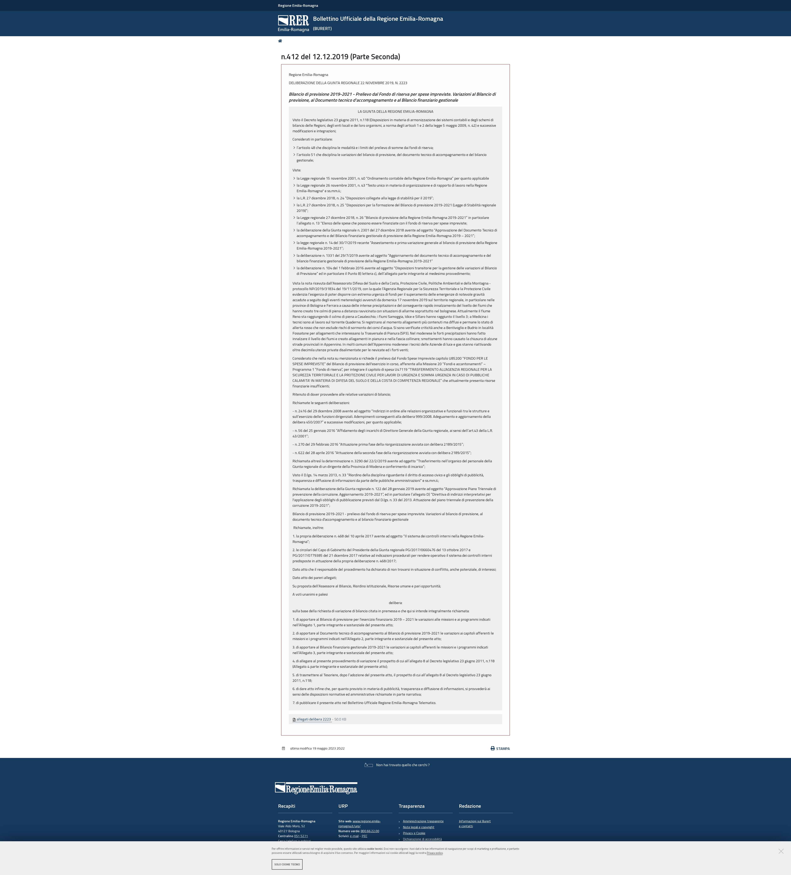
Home (281, 41)
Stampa (503, 748)
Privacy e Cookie (414, 833)
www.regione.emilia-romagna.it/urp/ (359, 824)
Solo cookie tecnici (287, 864)
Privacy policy (435, 853)
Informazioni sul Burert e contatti (475, 824)
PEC (364, 835)
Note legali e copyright (418, 827)
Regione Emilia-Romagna (298, 5)
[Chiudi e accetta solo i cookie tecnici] (781, 851)
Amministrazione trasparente (423, 821)
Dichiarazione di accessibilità (422, 839)
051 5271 (301, 835)
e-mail (354, 835)
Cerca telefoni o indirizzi (294, 840)
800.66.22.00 (370, 831)
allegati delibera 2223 (314, 719)
